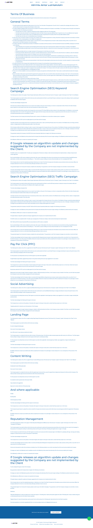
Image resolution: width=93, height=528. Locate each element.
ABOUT (31, 2)
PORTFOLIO (44, 2)
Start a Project (56, 512)
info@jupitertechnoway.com (51, 502)
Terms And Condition (58, 524)
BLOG (56, 2)
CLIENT (51, 2)
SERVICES (38, 2)
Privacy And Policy (34, 524)
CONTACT (62, 2)
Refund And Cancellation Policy (46, 524)
